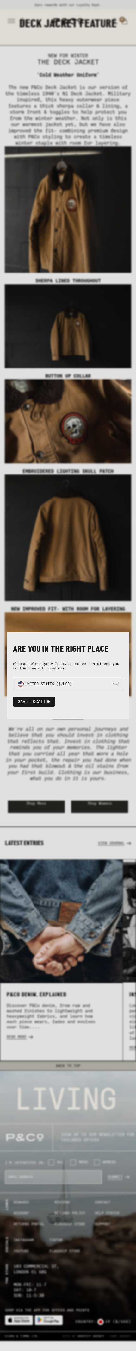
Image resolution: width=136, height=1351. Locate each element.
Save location (34, 701)
